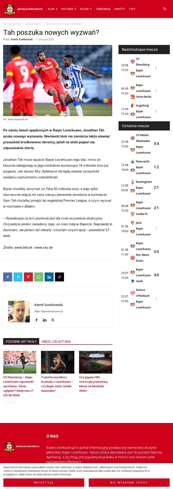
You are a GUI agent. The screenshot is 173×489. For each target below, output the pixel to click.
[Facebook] (7, 276)
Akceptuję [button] (44, 482)
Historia (67, 9)
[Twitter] (18, 276)
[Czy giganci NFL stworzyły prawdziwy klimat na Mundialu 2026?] (95, 362)
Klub (51, 9)
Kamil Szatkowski (22, 39)
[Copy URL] (59, 276)
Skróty (120, 9)
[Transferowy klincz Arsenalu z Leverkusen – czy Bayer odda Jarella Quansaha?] (57, 362)
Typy (132, 9)
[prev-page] (6, 400)
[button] (164, 9)
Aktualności (33, 24)
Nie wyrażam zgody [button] (129, 482)
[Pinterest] (28, 276)
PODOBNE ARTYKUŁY (21, 341)
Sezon (84, 9)
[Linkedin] (49, 276)
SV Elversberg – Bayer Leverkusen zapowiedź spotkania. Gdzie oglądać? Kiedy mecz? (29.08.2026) (18, 386)
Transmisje (103, 9)
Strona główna (12, 24)
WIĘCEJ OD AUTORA (56, 341)
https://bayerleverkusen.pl (48, 311)
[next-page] (13, 400)
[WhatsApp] (38, 276)
